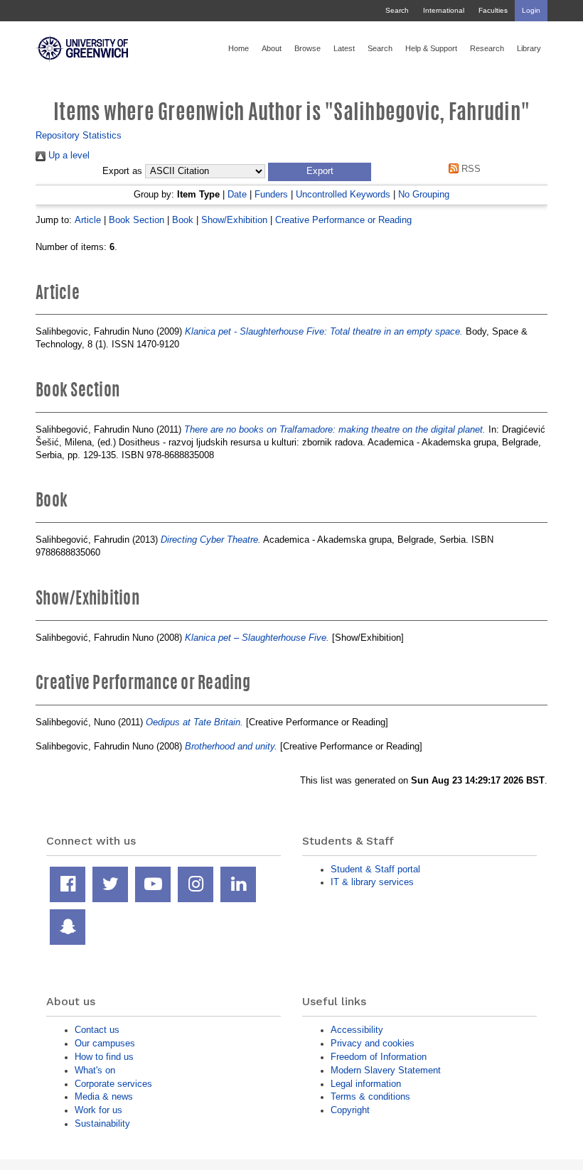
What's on (95, 1070)
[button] (319, 172)
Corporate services (113, 1083)
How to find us (104, 1056)
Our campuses (105, 1043)
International (443, 10)
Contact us (97, 1029)
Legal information (366, 1083)
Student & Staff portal (375, 869)
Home (238, 48)
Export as (122, 171)
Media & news (104, 1096)
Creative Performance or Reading (343, 220)
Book (182, 220)
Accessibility (357, 1029)
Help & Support (431, 48)
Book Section (136, 220)
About (272, 48)
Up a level (68, 155)
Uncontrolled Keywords (343, 194)
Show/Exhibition (234, 220)
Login (531, 10)
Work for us (98, 1110)
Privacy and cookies (372, 1043)
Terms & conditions (370, 1096)
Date (237, 194)
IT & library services (372, 882)
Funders (271, 194)
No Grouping (423, 194)
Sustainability (102, 1123)
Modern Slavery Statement (386, 1070)
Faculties (493, 10)
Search (397, 10)
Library (529, 48)
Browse (307, 48)
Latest (344, 48)
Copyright (350, 1110)
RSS (469, 168)
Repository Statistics (79, 135)
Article (88, 220)
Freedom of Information (379, 1056)
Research (487, 48)
